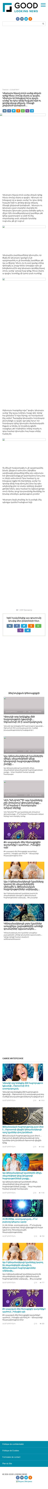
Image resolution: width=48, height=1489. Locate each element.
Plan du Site (7, 1463)
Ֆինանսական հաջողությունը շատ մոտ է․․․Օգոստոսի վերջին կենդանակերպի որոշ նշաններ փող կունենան (23, 1130)
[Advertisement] (24, 57)
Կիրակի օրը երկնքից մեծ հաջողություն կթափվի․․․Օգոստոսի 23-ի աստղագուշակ (23, 719)
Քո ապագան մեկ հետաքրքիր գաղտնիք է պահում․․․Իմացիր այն (22, 845)
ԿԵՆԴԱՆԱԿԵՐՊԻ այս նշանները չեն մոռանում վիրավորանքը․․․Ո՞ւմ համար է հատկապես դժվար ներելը (23, 804)
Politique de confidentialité (13, 1444)
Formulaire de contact (11, 1457)
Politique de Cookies (10, 1450)
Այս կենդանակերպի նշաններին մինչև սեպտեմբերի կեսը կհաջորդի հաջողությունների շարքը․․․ (23, 760)
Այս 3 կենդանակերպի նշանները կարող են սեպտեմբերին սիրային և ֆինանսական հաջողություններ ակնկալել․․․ (24, 885)
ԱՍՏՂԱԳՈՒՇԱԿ (9, 1100)
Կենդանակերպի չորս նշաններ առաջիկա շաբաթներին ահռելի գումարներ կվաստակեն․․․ (23, 926)
